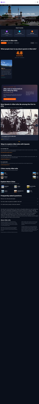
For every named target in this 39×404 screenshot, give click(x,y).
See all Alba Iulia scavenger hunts (6, 152)
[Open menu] (37, 2)
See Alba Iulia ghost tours (5, 164)
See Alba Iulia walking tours (6, 159)
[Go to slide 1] (19, 141)
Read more (2, 75)
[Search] (35, 2)
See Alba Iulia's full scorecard (9, 99)
